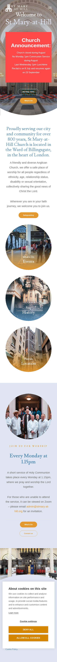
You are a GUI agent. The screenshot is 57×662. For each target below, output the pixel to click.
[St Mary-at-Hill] (16, 8)
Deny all (28, 630)
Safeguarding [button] (28, 215)
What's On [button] (28, 101)
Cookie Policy (11, 649)
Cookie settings (28, 621)
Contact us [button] (28, 533)
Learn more (13, 613)
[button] (50, 8)
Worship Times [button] (28, 92)
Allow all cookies (28, 638)
